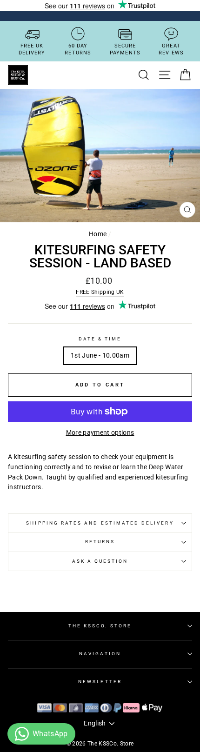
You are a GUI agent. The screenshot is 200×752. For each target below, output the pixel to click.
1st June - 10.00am (100, 355)
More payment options (100, 432)
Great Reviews (171, 49)
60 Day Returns (78, 49)
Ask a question (100, 561)
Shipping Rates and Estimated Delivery (99, 523)
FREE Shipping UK (100, 292)
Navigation (100, 653)
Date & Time (100, 338)
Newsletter (100, 681)
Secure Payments (125, 49)
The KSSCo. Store (100, 625)
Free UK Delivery (32, 49)
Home (98, 234)
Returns (100, 541)
